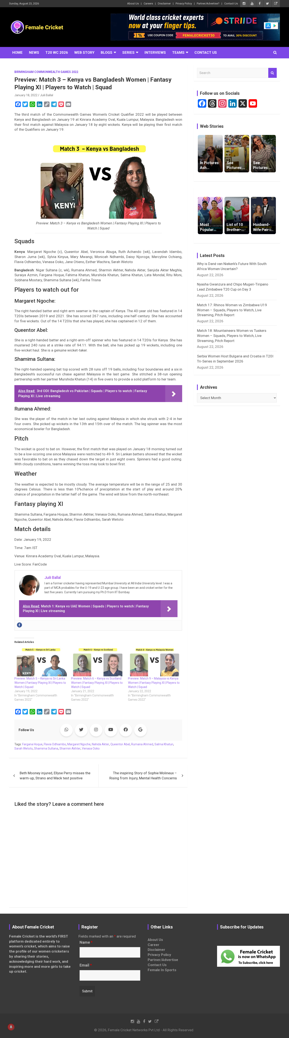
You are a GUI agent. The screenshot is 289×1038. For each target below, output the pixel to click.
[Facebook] (19, 624)
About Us (133, 3)
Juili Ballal (46, 95)
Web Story (84, 52)
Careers (148, 3)
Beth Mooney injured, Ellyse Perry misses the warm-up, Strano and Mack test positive (55, 775)
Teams (178, 52)
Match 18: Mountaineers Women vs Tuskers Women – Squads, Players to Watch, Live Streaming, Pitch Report (231, 335)
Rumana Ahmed (142, 744)
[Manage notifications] (11, 1027)
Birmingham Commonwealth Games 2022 (46, 72)
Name (86, 942)
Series (128, 52)
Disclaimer (164, 3)
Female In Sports (162, 970)
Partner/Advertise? (208, 3)
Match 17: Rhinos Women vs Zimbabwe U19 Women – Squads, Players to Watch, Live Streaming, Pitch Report (232, 310)
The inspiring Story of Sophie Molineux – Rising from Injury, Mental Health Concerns (143, 775)
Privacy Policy (184, 3)
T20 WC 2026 (56, 52)
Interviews (155, 52)
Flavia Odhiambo (55, 744)
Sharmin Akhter (70, 748)
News (34, 52)
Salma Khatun (163, 744)
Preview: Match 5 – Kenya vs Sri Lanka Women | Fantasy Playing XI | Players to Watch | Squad (40, 683)
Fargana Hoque (32, 744)
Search (272, 73)
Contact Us (231, 3)
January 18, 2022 (25, 95)
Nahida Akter (100, 744)
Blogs (106, 52)
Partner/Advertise (163, 960)
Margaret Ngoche (79, 744)
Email (86, 965)
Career (153, 945)
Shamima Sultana (46, 748)
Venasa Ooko (91, 748)
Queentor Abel (120, 744)
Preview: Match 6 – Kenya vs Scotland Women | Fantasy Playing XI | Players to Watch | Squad (97, 683)
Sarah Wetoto (23, 748)
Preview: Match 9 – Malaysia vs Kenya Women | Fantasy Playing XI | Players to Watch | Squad (154, 683)
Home (17, 52)
